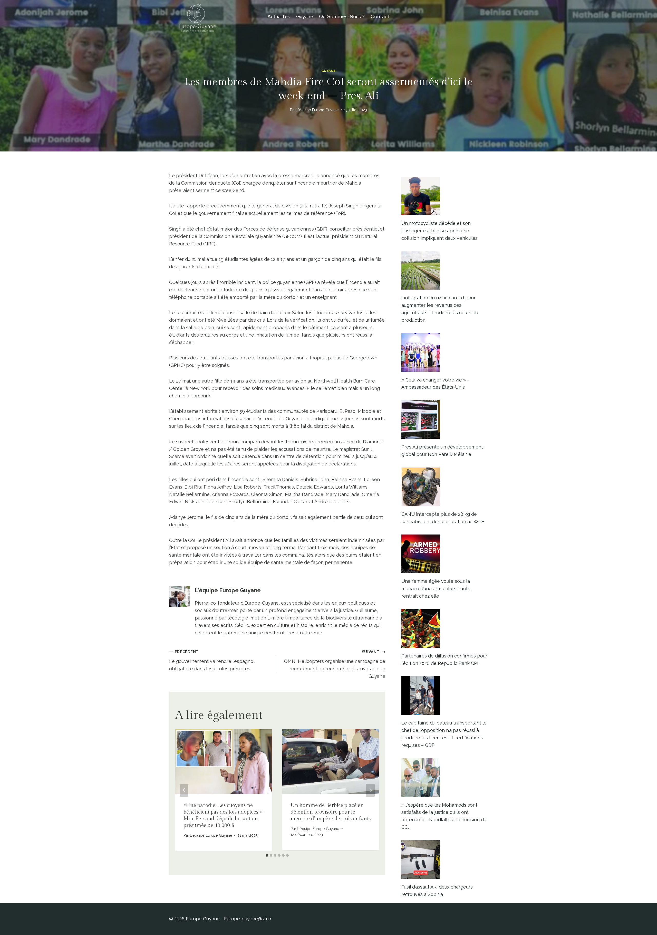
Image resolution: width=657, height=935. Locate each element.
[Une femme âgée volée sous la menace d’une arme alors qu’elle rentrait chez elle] (444, 554)
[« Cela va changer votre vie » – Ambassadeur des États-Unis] (444, 352)
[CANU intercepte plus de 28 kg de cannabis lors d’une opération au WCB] (444, 487)
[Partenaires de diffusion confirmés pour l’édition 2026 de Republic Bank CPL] (444, 628)
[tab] (267, 855)
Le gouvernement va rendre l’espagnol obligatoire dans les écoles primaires (211, 660)
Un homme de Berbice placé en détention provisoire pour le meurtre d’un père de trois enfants (331, 812)
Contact (380, 16)
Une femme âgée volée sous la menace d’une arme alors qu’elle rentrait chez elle (436, 588)
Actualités (278, 16)
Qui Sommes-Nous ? (342, 16)
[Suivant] (370, 790)
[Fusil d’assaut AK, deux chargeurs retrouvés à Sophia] (444, 859)
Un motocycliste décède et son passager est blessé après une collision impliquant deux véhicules (439, 231)
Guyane (304, 16)
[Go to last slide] (184, 790)
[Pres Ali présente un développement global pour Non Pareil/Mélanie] (444, 419)
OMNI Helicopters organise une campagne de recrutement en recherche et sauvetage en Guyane (334, 664)
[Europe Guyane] (197, 16)
